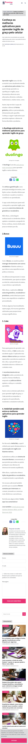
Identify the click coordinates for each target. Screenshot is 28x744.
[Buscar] (25, 3)
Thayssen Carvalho (9, 44)
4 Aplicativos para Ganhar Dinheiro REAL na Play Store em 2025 (13, 509)
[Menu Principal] (21, 3)
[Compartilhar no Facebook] (11, 180)
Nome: (4, 558)
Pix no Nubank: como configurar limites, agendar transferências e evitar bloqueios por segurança (14, 640)
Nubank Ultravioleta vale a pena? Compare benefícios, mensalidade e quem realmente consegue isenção (12, 684)
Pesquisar (24, 614)
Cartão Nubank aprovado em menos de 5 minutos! (14, 727)
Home (4, 11)
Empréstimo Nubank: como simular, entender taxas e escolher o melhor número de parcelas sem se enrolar (12, 706)
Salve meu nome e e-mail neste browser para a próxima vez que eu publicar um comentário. (12, 575)
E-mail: (4, 566)
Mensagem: (5, 582)
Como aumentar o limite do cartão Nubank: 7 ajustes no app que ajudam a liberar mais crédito (13, 662)
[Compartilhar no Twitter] (14, 180)
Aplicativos (9, 11)
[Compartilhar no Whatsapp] (17, 180)
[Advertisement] (14, 63)
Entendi (14, 740)
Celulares (5, 626)
